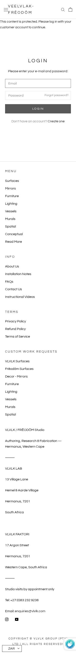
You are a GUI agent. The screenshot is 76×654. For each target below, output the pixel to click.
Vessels (10, 211)
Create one (56, 121)
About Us (12, 266)
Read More (13, 241)
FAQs (9, 281)
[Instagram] (6, 619)
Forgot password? (56, 95)
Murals (10, 219)
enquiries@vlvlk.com (30, 611)
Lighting (11, 203)
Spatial (10, 226)
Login (38, 108)
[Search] (63, 9)
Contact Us (13, 289)
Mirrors (10, 188)
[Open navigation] (6, 9)
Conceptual (14, 234)
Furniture (12, 196)
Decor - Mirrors (16, 376)
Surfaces (12, 181)
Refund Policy (15, 329)
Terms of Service (17, 336)
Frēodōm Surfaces (19, 369)
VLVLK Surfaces (17, 361)
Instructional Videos (20, 296)
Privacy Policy (15, 321)
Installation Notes (18, 274)
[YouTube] (16, 619)
